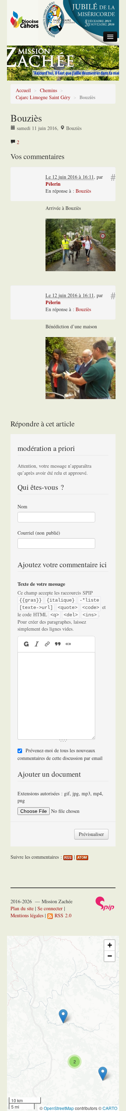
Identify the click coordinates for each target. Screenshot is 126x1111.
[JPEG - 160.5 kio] (80, 367)
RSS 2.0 (62, 915)
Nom (22, 506)
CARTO (110, 1108)
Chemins (48, 90)
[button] (63, 1016)
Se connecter (50, 908)
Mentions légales (26, 915)
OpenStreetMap (59, 1108)
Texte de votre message (41, 584)
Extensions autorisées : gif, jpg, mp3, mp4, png (60, 797)
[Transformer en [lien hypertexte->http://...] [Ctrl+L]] (47, 644)
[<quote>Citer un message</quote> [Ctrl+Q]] (57, 644)
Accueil (23, 90)
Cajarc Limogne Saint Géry (43, 97)
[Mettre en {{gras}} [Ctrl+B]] (25, 644)
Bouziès (83, 190)
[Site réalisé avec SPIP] (104, 903)
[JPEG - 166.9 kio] (80, 244)
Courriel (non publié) (39, 532)
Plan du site (22, 908)
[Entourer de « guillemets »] (68, 644)
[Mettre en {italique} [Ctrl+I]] (36, 644)
